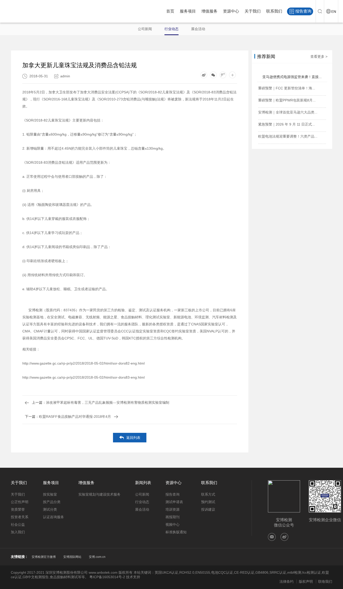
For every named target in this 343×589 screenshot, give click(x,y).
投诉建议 (208, 509)
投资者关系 (19, 517)
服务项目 (188, 11)
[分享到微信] (213, 75)
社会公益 (18, 524)
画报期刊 (172, 517)
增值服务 (209, 11)
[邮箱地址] (272, 537)
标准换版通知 (176, 532)
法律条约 (286, 581)
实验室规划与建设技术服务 (99, 494)
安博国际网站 (72, 557)
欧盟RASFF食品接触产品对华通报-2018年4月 (68, 417)
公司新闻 (145, 29)
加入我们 (18, 532)
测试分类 (50, 509)
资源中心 (231, 11)
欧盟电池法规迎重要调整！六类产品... (287, 136)
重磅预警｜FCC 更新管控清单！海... (286, 88)
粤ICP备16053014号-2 (107, 577)
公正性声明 (19, 502)
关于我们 (253, 11)
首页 (170, 11)
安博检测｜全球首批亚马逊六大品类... (287, 112)
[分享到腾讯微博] (222, 75)
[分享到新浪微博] (203, 75)
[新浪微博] (284, 537)
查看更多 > (318, 56)
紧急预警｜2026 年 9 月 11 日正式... (286, 124)
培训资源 (172, 509)
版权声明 (306, 581)
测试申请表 (174, 502)
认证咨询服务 (53, 517)
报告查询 (303, 11)
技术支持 (133, 577)
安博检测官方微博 (44, 557)
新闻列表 (143, 483)
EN (331, 11)
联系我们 (274, 11)
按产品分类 (52, 502)
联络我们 (325, 581)
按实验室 (50, 494)
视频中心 (172, 524)
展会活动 (198, 29)
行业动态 (171, 29)
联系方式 (208, 494)
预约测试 (208, 502)
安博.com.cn (97, 557)
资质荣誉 (18, 509)
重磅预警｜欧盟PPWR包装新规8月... (287, 100)
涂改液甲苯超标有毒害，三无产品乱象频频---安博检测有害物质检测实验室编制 (100, 402)
